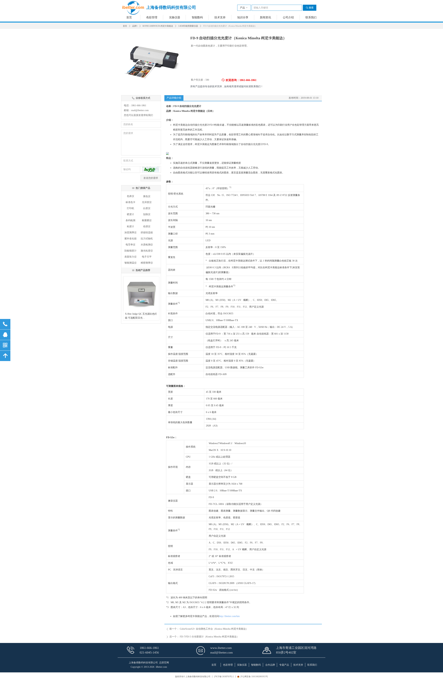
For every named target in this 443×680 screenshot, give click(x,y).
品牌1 (134, 26)
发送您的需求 (150, 178)
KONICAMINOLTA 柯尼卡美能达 (158, 26)
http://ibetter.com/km (229, 616)
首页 (125, 26)
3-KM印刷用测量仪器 (188, 26)
